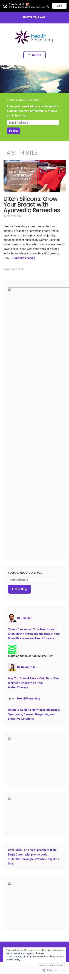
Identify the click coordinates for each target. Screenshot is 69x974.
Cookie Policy (13, 959)
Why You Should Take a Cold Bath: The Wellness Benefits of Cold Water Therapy (33, 683)
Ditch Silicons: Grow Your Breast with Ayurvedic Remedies (32, 204)
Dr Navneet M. (14, 216)
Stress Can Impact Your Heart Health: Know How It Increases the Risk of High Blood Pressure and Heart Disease (34, 634)
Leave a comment (13, 269)
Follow (13, 130)
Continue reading (23, 258)
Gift (59, 6)
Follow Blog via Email (24, 100)
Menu (36, 55)
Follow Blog (19, 589)
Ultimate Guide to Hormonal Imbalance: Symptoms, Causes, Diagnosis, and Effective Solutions (34, 714)
